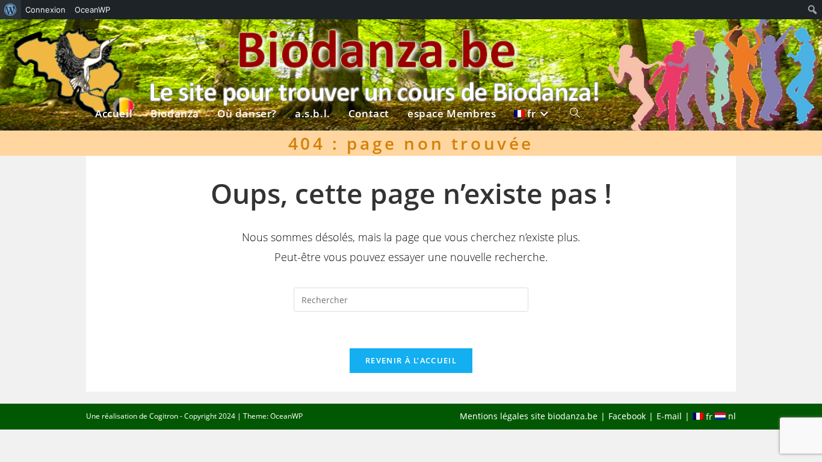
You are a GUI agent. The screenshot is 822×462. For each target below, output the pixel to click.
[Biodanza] (174, 40)
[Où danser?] (247, 40)
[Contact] (368, 40)
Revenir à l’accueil (411, 360)
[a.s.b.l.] (312, 40)
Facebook (627, 416)
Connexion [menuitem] (45, 9)
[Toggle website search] (575, 40)
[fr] (533, 40)
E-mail (669, 416)
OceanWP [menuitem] (92, 9)
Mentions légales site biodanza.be (529, 416)
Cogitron (163, 416)
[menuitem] (10, 9)
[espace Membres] (451, 40)
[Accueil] (113, 40)
